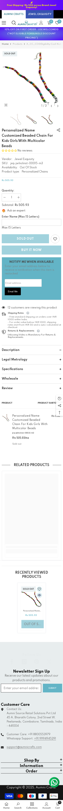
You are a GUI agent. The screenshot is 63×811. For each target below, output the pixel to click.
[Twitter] (49, 662)
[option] (31, 5)
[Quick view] (39, 595)
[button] (51, 106)
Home (5, 44)
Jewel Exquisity (24, 159)
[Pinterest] (36, 662)
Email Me (13, 291)
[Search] (14, 23)
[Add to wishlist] (39, 589)
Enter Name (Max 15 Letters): (21, 216)
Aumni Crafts (45, 787)
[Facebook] (12, 662)
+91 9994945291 (45, 738)
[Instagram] (24, 662)
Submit (52, 688)
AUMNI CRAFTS (14, 14)
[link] (55, 239)
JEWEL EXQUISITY (39, 14)
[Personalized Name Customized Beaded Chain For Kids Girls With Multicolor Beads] (31, 597)
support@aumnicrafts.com (24, 747)
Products (17, 44)
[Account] (41, 23)
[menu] (4, 23)
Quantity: (8, 190)
